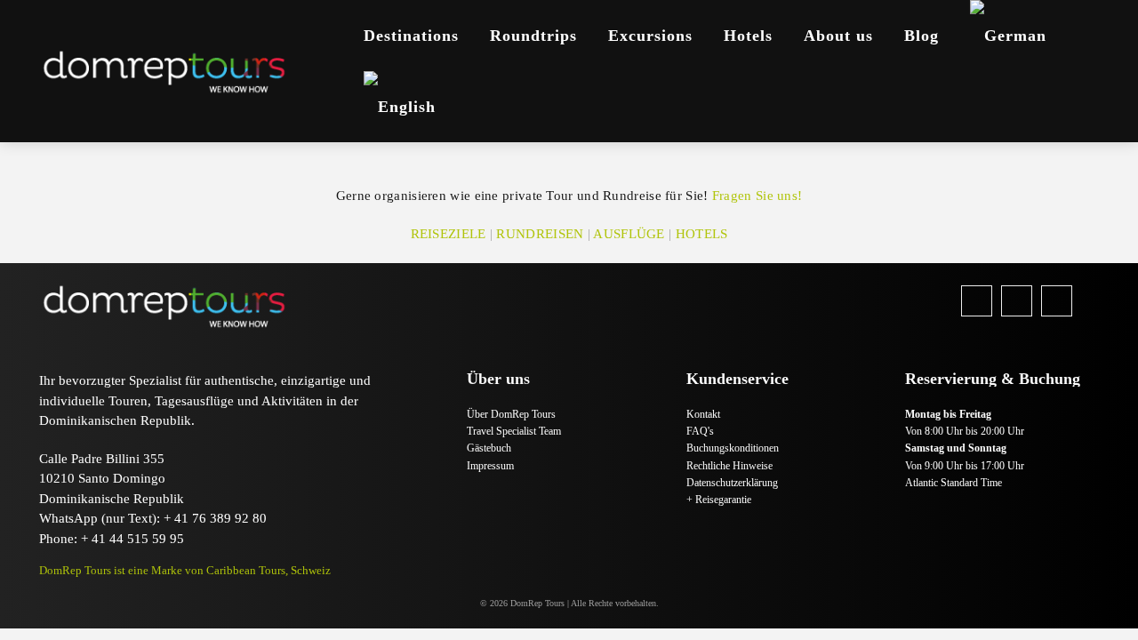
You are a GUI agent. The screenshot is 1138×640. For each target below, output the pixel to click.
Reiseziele (448, 234)
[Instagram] (1016, 300)
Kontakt (703, 414)
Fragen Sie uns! (757, 195)
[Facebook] (976, 300)
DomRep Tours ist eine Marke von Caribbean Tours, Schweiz (185, 570)
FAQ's (700, 431)
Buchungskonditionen (732, 448)
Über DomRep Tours (511, 414)
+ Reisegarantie (718, 499)
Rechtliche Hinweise (729, 466)
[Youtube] (1056, 300)
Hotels (702, 234)
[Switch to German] (1008, 35)
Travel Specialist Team (514, 431)
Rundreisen (539, 234)
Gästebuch (489, 448)
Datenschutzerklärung (732, 482)
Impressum (490, 466)
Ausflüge (628, 234)
